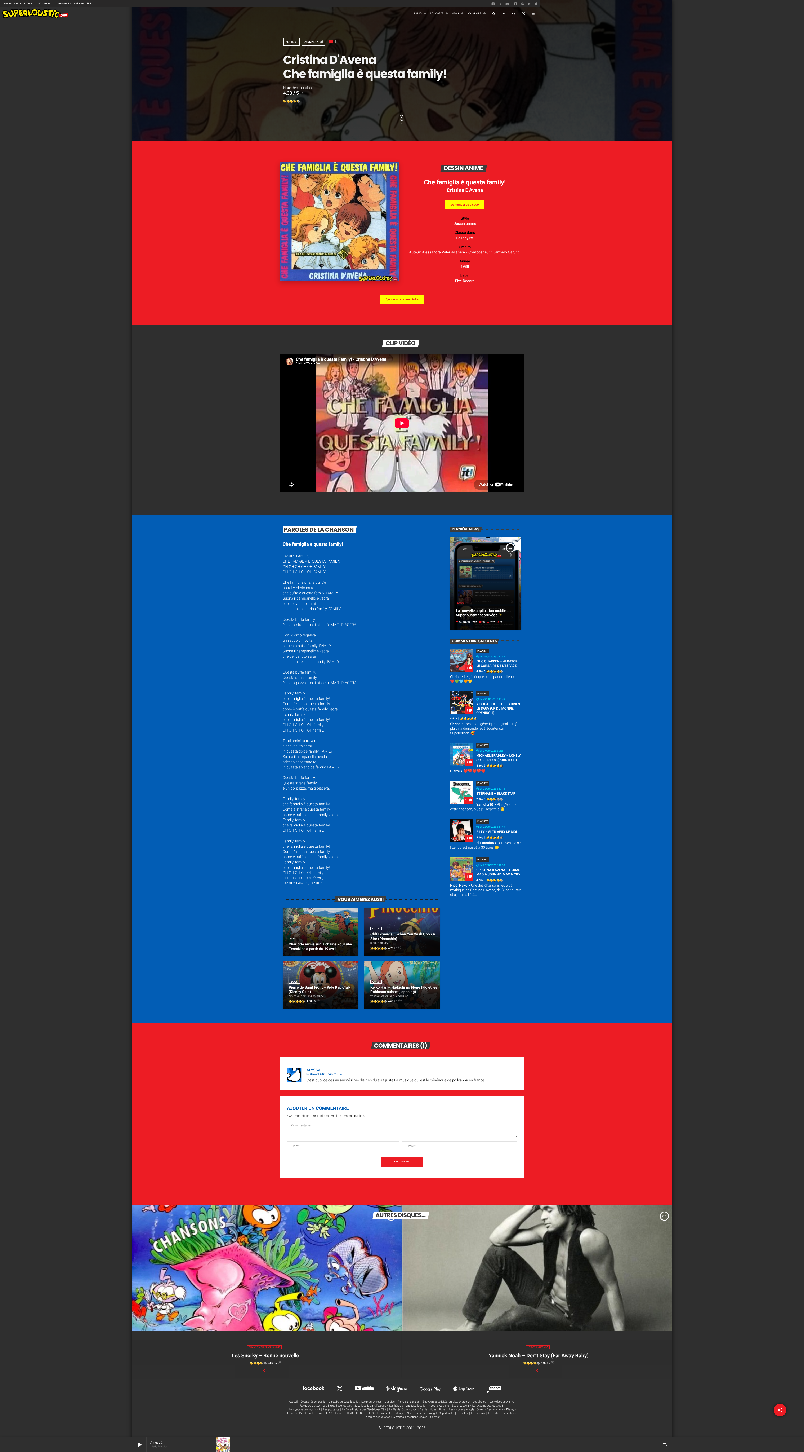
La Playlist (464, 238)
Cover (480, 1409)
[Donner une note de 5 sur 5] (298, 101)
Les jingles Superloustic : (337, 1405)
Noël (409, 1413)
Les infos (462, 1413)
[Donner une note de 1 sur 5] (284, 101)
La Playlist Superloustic (403, 1409)
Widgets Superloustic (441, 1413)
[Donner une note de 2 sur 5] (288, 101)
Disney (510, 1409)
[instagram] (516, 4)
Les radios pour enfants (502, 1413)
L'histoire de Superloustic (343, 1401)
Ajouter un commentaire (401, 299)
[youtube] (507, 5)
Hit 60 (339, 1413)
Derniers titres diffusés (433, 1409)
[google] (530, 4)
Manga (399, 1413)
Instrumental (384, 1413)
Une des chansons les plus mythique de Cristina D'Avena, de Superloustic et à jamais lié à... (485, 890)
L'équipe (390, 1401)
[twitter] (501, 4)
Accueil (293, 1401)
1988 (465, 266)
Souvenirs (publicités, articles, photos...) (446, 1401)
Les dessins (478, 1413)
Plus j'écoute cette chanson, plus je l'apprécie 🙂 (483, 807)
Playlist (291, 42)
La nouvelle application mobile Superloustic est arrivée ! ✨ (481, 613)
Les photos (479, 1401)
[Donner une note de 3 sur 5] (291, 101)
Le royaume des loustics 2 (304, 1409)
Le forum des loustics (377, 1417)
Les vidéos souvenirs (502, 1401)
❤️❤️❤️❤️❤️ (468, 771)
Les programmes (371, 1401)
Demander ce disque (465, 205)
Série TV (420, 1413)
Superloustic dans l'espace (370, 1405)
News (460, 603)
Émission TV (294, 1413)
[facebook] (493, 4)
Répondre (508, 1068)
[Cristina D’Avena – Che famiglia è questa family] (339, 280)
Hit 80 (359, 1413)
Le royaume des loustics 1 (487, 1405)
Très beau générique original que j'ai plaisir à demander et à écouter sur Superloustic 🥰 (484, 728)
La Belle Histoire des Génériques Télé (364, 1409)
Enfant (309, 1413)
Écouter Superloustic (313, 1401)
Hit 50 (328, 1413)
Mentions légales (417, 1417)
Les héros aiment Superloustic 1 (408, 1405)
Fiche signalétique (409, 1401)
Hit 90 (370, 1413)
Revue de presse (310, 1405)
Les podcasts (331, 1409)
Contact (435, 1417)
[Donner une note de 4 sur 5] (294, 101)
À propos (398, 1417)
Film (319, 1413)
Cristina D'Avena (465, 190)
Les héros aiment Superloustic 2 (450, 1405)
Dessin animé (313, 42)
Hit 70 (349, 1413)
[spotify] (523, 4)
